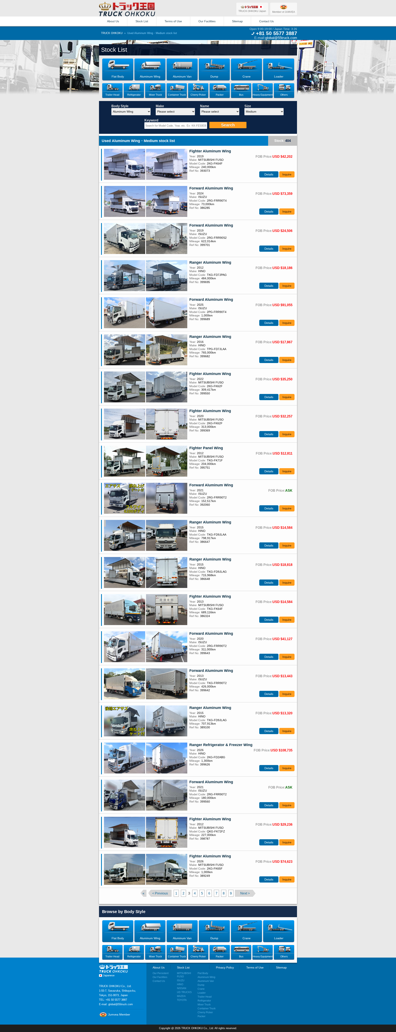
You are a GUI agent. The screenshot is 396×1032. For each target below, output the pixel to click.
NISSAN (181, 988)
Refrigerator (204, 1000)
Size (247, 106)
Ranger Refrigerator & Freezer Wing (220, 745)
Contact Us (266, 21)
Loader (202, 992)
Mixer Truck (204, 1004)
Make (160, 106)
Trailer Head (205, 996)
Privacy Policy (225, 967)
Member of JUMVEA (283, 12)
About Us (113, 21)
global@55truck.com (281, 38)
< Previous (160, 893)
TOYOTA (182, 1000)
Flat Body (203, 973)
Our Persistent (161, 973)
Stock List (142, 21)
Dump (201, 985)
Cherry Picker (205, 1012)
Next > (245, 893)
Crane (201, 988)
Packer (201, 1016)
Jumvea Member (118, 1014)
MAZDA (181, 996)
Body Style (119, 106)
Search (228, 125)
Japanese (108, 975)
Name (204, 106)
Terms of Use (173, 21)
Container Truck (207, 1008)
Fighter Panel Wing (206, 448)
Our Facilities (207, 21)
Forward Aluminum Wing (211, 188)
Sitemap (237, 21)
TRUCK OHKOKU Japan (252, 11)
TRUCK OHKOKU (112, 33)
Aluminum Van (206, 981)
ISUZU (180, 980)
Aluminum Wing (206, 977)
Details (268, 174)
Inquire (286, 174)
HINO (180, 984)
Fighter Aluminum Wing (210, 151)
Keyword (151, 120)
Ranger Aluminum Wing (210, 262)
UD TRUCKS (184, 992)
